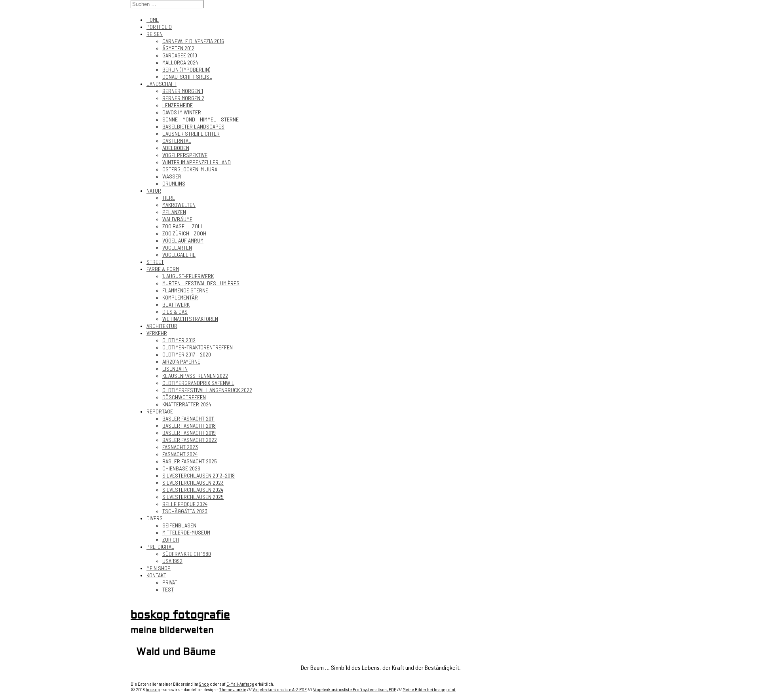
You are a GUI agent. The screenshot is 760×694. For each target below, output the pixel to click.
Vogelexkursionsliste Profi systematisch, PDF (354, 689)
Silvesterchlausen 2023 (193, 482)
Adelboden (175, 147)
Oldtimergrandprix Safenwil (198, 382)
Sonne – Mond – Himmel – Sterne (200, 119)
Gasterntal (176, 140)
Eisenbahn (175, 368)
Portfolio (159, 26)
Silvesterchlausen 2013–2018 (198, 475)
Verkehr (156, 333)
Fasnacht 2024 (180, 454)
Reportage (159, 411)
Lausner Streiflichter (191, 133)
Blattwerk (176, 304)
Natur (153, 190)
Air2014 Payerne (181, 361)
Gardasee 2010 (179, 55)
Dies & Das (175, 311)
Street (155, 261)
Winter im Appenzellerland (196, 162)
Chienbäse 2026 (181, 468)
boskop (153, 689)
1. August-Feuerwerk (188, 276)
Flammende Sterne (185, 290)
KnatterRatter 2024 (186, 404)
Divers (154, 518)
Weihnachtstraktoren (190, 318)
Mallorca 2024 (180, 62)
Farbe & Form (162, 268)
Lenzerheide (177, 105)
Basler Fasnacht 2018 (189, 425)
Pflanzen (174, 212)
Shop (204, 683)
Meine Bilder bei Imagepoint (429, 689)
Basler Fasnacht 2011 (188, 418)
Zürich (170, 539)
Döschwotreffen (184, 397)
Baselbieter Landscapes (193, 126)
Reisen (154, 33)
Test (168, 589)
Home (152, 19)
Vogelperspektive (184, 155)
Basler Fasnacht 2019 (189, 432)
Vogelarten (177, 247)
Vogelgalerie (179, 254)
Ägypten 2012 (178, 48)
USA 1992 (172, 560)
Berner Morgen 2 (183, 98)
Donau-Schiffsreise (187, 76)
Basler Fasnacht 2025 (189, 461)
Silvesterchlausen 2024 (192, 489)
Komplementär (180, 297)
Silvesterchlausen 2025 (193, 496)
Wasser (171, 176)
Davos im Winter (181, 112)
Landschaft (161, 83)
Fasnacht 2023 (180, 447)
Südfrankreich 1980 (186, 553)
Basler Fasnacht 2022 (189, 439)
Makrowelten (179, 204)
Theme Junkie (232, 689)
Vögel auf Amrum (182, 240)
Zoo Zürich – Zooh (184, 233)
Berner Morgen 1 (182, 90)
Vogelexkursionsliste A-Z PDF (280, 689)
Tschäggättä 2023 (184, 511)
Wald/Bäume (177, 219)
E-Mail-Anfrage (240, 683)
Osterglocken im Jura (189, 169)
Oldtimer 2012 (179, 340)
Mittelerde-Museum (186, 532)
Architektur (161, 325)
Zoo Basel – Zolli (183, 226)
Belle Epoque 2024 (184, 504)
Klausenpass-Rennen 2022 (195, 375)
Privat (169, 582)
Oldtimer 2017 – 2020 (186, 354)
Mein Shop (158, 568)
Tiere (168, 197)
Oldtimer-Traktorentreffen (197, 347)
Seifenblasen (179, 525)
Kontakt (156, 575)
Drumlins (173, 183)
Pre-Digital (160, 546)
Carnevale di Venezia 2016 (193, 41)
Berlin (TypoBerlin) (186, 69)
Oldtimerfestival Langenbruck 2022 (207, 390)
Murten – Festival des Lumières (200, 283)
